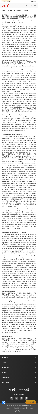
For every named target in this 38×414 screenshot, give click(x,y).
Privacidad (30, 408)
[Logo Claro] (5, 5)
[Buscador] (27, 5)
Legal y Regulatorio (19, 411)
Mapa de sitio (8, 408)
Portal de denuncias (19, 408)
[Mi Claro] (31, 5)
